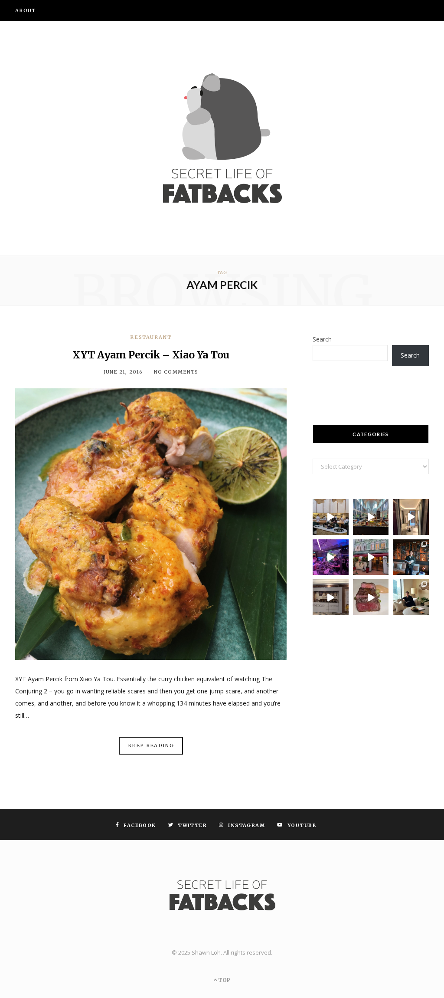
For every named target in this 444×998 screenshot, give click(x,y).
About (25, 10)
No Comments (176, 372)
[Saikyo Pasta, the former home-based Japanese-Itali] (331, 597)
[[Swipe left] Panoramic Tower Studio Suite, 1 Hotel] (411, 597)
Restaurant (151, 337)
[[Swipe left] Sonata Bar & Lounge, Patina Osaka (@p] (411, 557)
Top (223, 980)
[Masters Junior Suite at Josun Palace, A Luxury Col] (411, 517)
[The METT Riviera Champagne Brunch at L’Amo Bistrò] (371, 597)
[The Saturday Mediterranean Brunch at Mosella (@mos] (371, 517)
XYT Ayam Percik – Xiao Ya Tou (150, 354)
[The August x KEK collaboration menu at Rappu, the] (331, 557)
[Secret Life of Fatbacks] (222, 138)
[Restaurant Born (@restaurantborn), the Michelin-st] (331, 517)
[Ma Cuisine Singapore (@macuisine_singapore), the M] (371, 557)
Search (322, 339)
